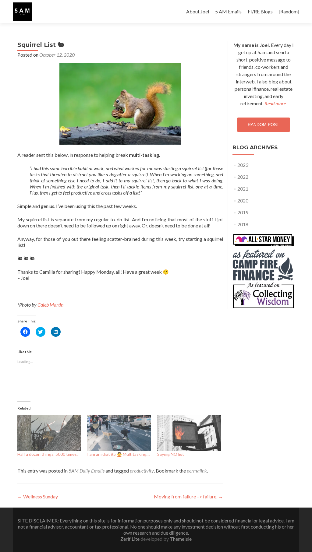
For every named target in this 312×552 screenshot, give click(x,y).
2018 (242, 224)
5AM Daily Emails (87, 470)
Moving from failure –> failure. (188, 496)
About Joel (197, 11)
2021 (242, 189)
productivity (142, 470)
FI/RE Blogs (260, 11)
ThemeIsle (181, 539)
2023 (242, 165)
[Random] (289, 11)
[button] (22, 11)
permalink (197, 470)
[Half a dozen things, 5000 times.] (49, 433)
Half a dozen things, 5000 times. (47, 454)
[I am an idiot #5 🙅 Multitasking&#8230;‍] (119, 433)
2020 (242, 200)
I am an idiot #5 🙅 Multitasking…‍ (118, 454)
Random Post (263, 124)
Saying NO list (170, 454)
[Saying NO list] (189, 433)
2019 (242, 212)
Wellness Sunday (37, 496)
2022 (242, 177)
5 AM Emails (228, 11)
